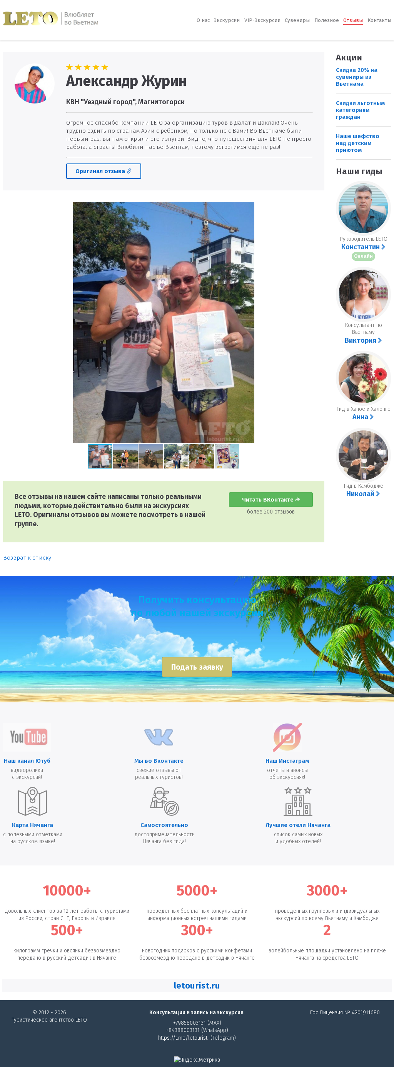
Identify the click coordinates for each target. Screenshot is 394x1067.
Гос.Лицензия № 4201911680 (345, 1012)
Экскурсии (227, 20)
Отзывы (353, 20)
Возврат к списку (27, 557)
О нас (203, 20)
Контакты (379, 20)
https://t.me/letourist (182, 1038)
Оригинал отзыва (101, 171)
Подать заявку (197, 667)
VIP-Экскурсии (262, 20)
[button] (10, 323)
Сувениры (297, 20)
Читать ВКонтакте (268, 499)
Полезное (326, 20)
